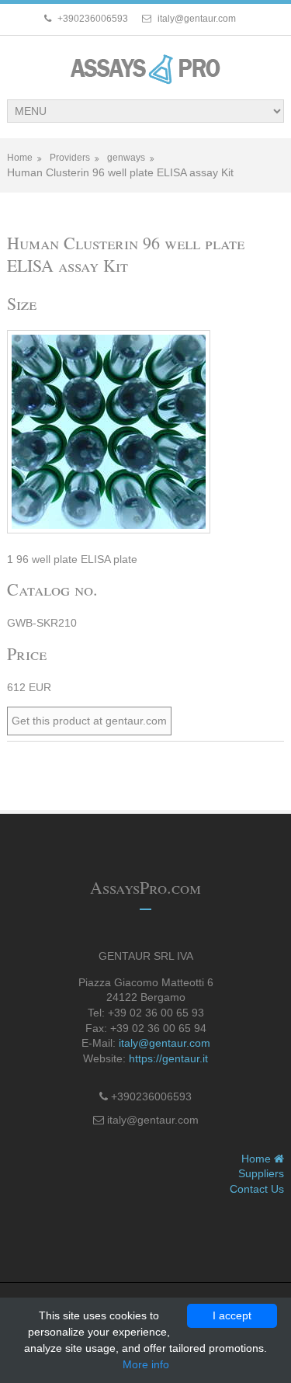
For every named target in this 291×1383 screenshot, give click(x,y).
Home (20, 157)
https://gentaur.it (168, 1058)
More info (146, 1364)
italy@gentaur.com (164, 1043)
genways (126, 157)
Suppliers (261, 1173)
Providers (70, 157)
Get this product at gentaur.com (89, 720)
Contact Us (257, 1189)
